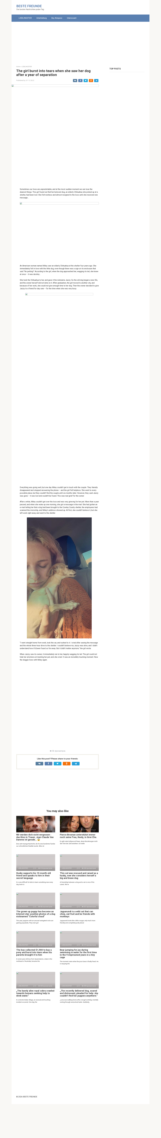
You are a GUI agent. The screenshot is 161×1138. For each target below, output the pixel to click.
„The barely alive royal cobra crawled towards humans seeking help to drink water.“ (35, 993)
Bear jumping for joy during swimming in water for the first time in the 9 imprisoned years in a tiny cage (78, 954)
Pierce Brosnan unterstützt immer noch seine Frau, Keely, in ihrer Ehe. (78, 836)
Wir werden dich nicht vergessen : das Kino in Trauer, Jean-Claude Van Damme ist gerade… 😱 (35, 837)
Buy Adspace (56, 18)
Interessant (71, 18)
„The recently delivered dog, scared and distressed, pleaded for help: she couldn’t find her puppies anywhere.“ (79, 993)
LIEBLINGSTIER (25, 18)
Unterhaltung (41, 18)
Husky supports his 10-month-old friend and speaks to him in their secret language (33, 875)
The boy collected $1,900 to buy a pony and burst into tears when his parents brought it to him (34, 952)
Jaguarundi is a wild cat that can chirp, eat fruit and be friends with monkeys (77, 914)
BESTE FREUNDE (29, 6)
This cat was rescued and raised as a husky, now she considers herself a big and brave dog (79, 875)
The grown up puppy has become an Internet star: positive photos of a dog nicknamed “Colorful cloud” (35, 914)
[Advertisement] (80, 41)
